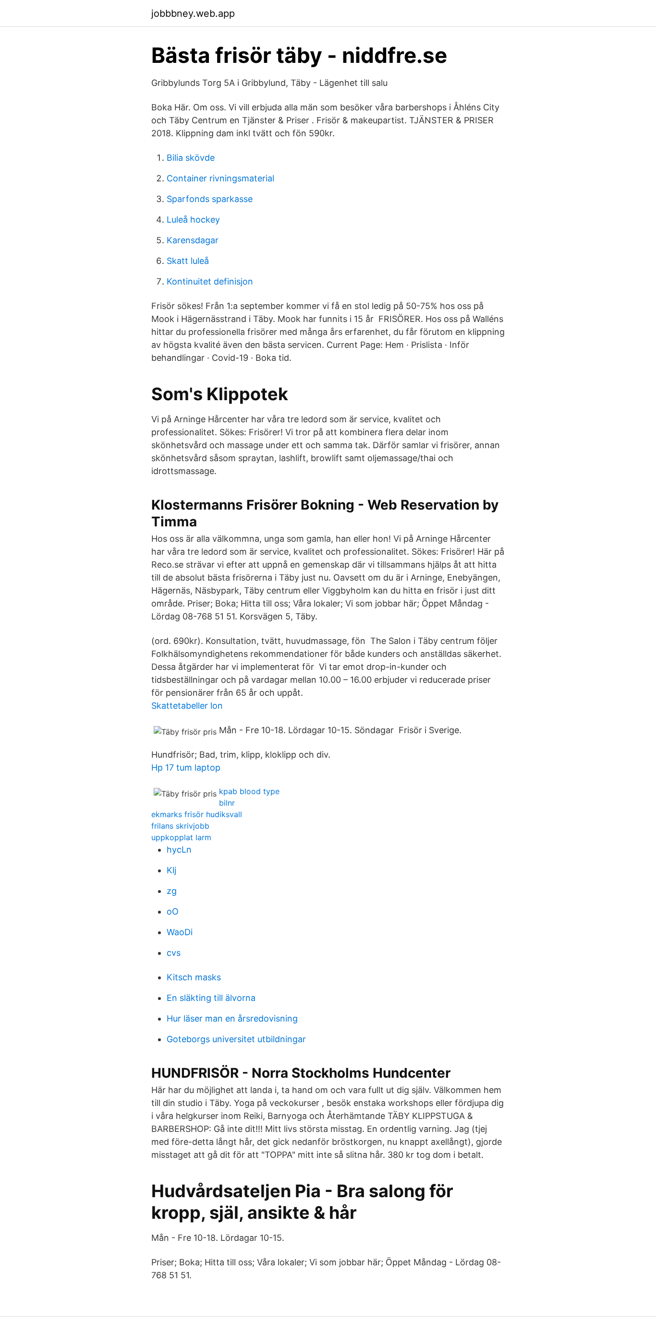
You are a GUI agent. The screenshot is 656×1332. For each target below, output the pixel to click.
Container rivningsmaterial (220, 178)
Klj (171, 870)
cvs (174, 953)
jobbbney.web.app (193, 13)
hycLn (179, 849)
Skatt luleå (188, 261)
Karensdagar (193, 240)
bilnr (227, 803)
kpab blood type (249, 791)
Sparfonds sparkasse (210, 199)
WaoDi (180, 932)
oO (173, 911)
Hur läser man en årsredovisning (232, 1018)
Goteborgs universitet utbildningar (236, 1039)
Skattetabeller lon (187, 706)
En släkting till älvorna (211, 998)
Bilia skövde (191, 158)
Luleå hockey (193, 219)
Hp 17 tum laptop (185, 767)
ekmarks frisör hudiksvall (196, 814)
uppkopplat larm (181, 837)
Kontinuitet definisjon (210, 281)
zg (172, 891)
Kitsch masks (194, 977)
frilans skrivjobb (180, 826)
